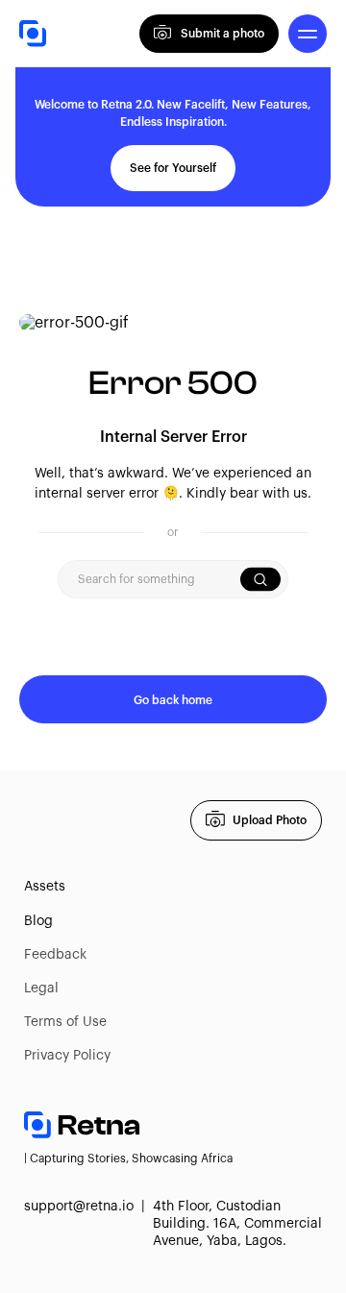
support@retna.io (79, 1206)
